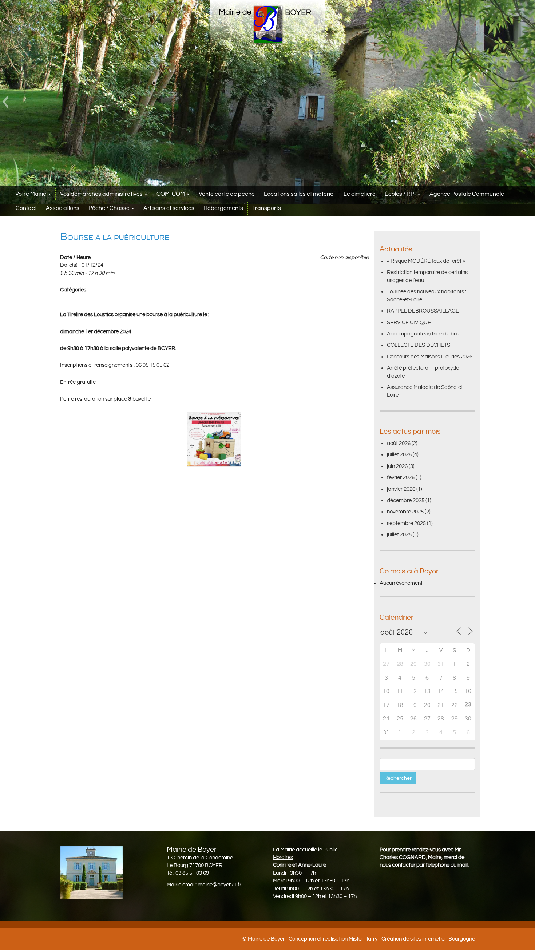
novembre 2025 (405, 511)
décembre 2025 (405, 500)
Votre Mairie (31, 194)
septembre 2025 (406, 523)
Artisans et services (168, 208)
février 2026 (401, 477)
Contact (26, 208)
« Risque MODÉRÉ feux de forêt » (426, 261)
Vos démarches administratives (102, 194)
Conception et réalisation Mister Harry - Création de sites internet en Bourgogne (382, 939)
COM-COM (171, 194)
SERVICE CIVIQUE (409, 322)
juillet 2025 (399, 534)
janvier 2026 (401, 489)
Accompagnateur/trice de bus (423, 334)
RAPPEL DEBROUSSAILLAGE (423, 311)
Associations (62, 208)
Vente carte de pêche (227, 194)
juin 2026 (397, 466)
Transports (266, 208)
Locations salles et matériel (299, 194)
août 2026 (399, 443)
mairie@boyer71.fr (219, 884)
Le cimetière (360, 194)
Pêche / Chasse (109, 208)
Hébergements (223, 208)
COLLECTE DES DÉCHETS (418, 345)
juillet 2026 (399, 454)
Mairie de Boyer (266, 939)
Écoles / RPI (401, 194)
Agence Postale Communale (466, 194)
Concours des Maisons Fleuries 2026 (429, 356)
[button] (5, 102)
